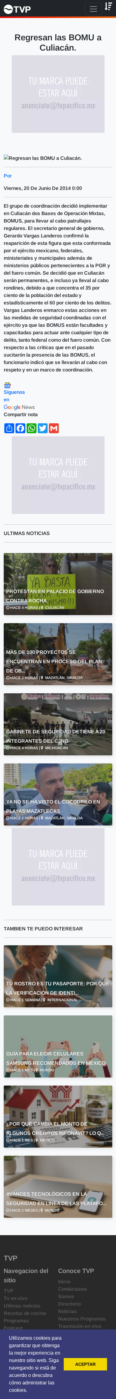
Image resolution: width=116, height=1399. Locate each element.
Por (8, 175)
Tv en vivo (15, 1298)
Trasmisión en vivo (79, 1326)
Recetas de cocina (25, 1313)
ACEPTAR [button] (85, 1364)
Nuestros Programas (82, 1318)
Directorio (69, 1304)
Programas (16, 1320)
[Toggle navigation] (93, 9)
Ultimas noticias (22, 1305)
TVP (9, 1290)
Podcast (13, 1328)
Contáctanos (72, 1289)
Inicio (64, 1281)
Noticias (67, 1311)
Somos (66, 1296)
